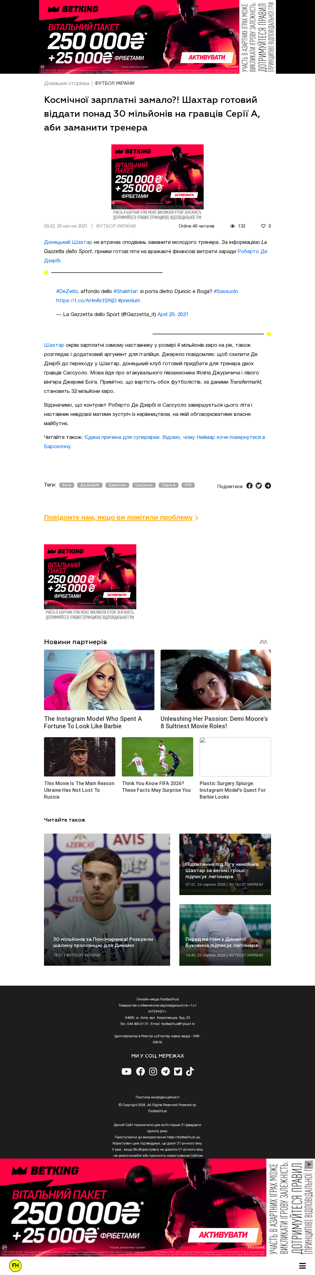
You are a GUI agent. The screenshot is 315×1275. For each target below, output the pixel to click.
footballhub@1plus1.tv (178, 1024)
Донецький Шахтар (68, 242)
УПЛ (188, 485)
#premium (129, 301)
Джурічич (117, 485)
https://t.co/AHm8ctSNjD (86, 301)
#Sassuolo (226, 291)
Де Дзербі (89, 485)
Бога (66, 485)
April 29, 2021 (173, 314)
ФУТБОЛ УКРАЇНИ (114, 83)
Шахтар (54, 345)
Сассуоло (144, 485)
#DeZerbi (67, 291)
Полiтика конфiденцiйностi (158, 1097)
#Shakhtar (125, 291)
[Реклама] (157, 37)
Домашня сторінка (66, 83)
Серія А (168, 485)
